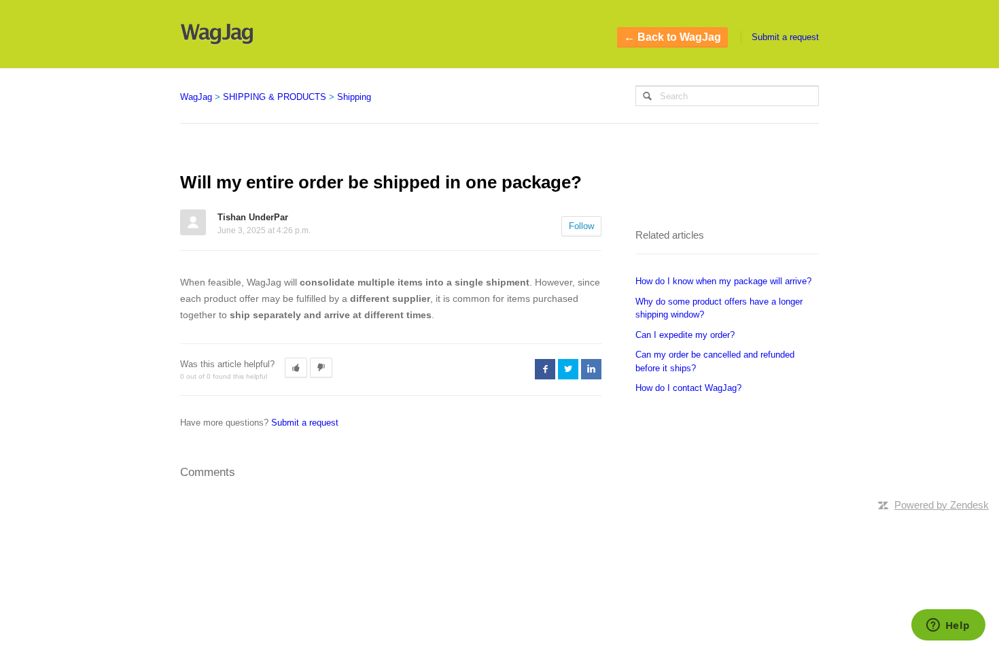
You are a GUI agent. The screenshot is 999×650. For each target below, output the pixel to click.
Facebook (545, 369)
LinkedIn (591, 369)
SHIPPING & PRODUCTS (274, 97)
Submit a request (785, 37)
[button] (296, 368)
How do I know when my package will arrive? (723, 281)
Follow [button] (581, 226)
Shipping (354, 97)
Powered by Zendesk (941, 505)
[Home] (216, 34)
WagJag (196, 97)
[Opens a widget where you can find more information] (948, 626)
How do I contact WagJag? (688, 388)
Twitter (568, 369)
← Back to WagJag (672, 37)
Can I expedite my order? (685, 335)
